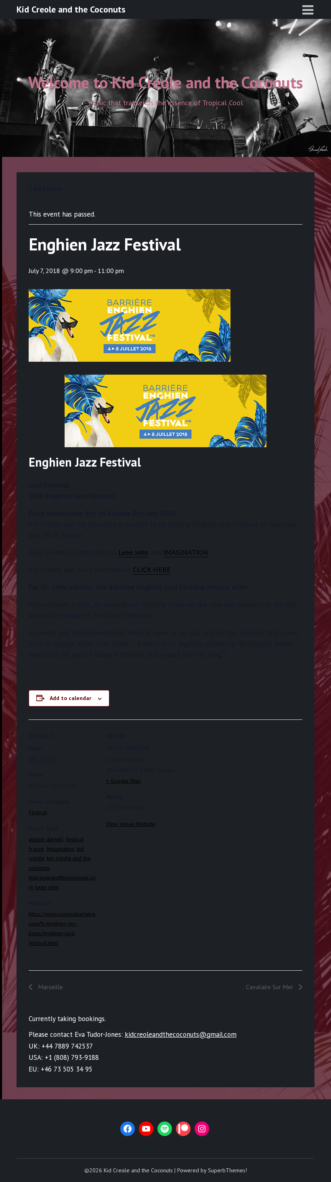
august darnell (46, 839)
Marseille (49, 987)
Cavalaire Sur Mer (270, 987)
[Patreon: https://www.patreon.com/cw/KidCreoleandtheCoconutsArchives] (183, 1129)
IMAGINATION (185, 552)
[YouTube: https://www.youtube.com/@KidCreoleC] (146, 1129)
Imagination (60, 849)
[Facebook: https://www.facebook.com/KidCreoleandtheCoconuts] (127, 1129)
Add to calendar (70, 698)
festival (75, 839)
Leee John (133, 552)
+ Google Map (123, 780)
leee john (47, 887)
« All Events (46, 188)
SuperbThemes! (227, 1170)
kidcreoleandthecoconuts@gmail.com (181, 1034)
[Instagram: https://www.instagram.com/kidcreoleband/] (202, 1129)
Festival (38, 812)
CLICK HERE (152, 569)
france (36, 849)
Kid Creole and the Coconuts (71, 9)
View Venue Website (130, 824)
